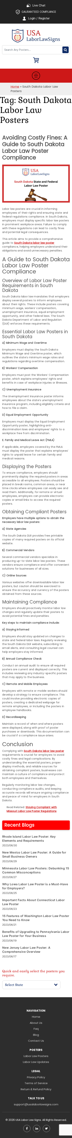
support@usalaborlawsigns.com (36, 1104)
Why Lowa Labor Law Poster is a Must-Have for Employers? (35, 886)
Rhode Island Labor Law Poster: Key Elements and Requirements (29, 838)
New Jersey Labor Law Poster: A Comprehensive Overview (26, 949)
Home (15, 87)
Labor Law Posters (36, 1056)
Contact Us (36, 1041)
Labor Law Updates (36, 1062)
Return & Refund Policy (36, 1089)
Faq (36, 1029)
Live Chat (38, 5)
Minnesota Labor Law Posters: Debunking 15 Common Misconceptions (35, 870)
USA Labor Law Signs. (29, 1120)
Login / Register (39, 18)
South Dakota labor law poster (34, 243)
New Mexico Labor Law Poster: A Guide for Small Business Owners (34, 854)
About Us (36, 1023)
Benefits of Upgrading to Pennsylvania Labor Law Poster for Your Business (35, 934)
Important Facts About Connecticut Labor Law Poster (33, 902)
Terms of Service (36, 1083)
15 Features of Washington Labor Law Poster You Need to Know (35, 918)
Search (65, 49)
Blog (36, 1035)
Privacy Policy (36, 1077)
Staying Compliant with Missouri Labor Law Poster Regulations (32, 809)
